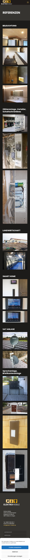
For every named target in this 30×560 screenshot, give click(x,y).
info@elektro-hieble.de (10, 525)
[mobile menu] (27, 2)
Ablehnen (15, 552)
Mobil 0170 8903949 (9, 523)
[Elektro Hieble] (6, 2)
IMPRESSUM (7, 535)
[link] (15, 37)
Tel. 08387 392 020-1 (9, 522)
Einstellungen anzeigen (15, 556)
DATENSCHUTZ (8, 532)
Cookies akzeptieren (15, 547)
